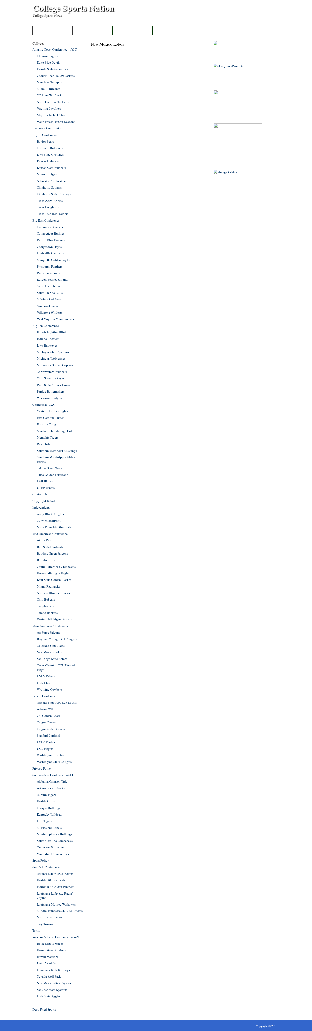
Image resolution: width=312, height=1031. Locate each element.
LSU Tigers (44, 821)
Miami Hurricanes (48, 89)
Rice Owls (43, 444)
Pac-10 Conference (44, 696)
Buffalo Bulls (46, 560)
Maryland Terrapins (50, 82)
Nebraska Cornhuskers (51, 181)
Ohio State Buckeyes (50, 378)
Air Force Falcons (48, 632)
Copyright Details (44, 501)
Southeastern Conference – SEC (53, 775)
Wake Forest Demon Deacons (56, 121)
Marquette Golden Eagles (53, 260)
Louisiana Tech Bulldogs (53, 970)
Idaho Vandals (46, 963)
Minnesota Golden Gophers (55, 365)
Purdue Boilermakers (50, 391)
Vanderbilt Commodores (53, 854)
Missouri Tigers (47, 174)
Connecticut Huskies (50, 233)
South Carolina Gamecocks (55, 840)
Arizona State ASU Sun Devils (57, 702)
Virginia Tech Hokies (51, 115)
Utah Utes (43, 683)
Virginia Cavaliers (49, 108)
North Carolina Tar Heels (53, 102)
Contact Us (132, 30)
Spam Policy (40, 860)
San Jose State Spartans (52, 989)
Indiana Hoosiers (48, 339)
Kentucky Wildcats (49, 814)
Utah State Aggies (48, 996)
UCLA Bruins (46, 742)
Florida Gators (46, 801)
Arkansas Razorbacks (51, 788)
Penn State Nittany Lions (53, 385)
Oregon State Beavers (51, 729)
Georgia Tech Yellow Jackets (56, 75)
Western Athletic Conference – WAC (56, 937)
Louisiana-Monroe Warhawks (56, 904)
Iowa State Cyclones (50, 154)
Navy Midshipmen (49, 520)
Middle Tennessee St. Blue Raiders (60, 910)
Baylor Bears (45, 141)
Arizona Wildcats (48, 709)
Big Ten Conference (45, 325)
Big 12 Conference (44, 135)
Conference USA (43, 404)
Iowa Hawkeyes (47, 345)
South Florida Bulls (50, 292)
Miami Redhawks (48, 586)
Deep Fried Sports (44, 1009)
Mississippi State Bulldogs (54, 834)
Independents (41, 507)
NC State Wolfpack (49, 95)
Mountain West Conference (50, 626)
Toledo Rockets (47, 612)
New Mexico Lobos (50, 652)
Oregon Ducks (46, 722)
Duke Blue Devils (48, 62)
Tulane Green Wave (49, 468)
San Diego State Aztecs (52, 658)
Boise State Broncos (50, 943)
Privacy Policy (42, 768)
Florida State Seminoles (52, 69)
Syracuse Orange (48, 306)
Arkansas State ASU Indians (55, 873)
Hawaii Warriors (47, 956)
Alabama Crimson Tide (52, 781)
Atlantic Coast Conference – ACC (54, 49)
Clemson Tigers (47, 56)
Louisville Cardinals (50, 253)
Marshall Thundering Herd (54, 431)
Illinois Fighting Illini (51, 332)
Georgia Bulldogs (48, 808)
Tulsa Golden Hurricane (52, 474)
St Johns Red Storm (49, 299)
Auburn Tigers (46, 794)
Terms (36, 930)
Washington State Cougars (54, 762)
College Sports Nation (73, 7)
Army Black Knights (50, 514)
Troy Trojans (45, 924)
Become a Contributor (92, 30)
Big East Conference (45, 220)
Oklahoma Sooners (49, 187)
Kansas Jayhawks (48, 161)
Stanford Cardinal (48, 735)
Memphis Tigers (47, 437)
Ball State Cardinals (50, 547)
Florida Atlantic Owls (51, 880)
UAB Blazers (45, 481)
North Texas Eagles (49, 917)
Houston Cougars (48, 424)
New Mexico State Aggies (54, 983)
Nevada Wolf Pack (49, 976)
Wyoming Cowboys (49, 689)
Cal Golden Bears (48, 715)
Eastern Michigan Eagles (53, 573)
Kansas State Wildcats (51, 167)
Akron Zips (44, 540)
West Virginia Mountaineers (55, 319)
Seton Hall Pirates (48, 286)
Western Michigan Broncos (55, 619)
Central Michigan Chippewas (56, 566)
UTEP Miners (46, 487)
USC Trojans (45, 748)
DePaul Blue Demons (51, 240)
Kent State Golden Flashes (54, 580)
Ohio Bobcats (46, 599)
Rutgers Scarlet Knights (52, 279)
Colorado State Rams (51, 645)
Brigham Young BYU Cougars (57, 639)
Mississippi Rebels (49, 827)
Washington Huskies (50, 755)
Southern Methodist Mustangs (57, 450)
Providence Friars (48, 273)
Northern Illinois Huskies (53, 593)
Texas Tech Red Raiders (52, 214)
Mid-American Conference (50, 533)
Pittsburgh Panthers (49, 266)
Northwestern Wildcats (52, 371)
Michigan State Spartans (53, 352)
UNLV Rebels (46, 676)
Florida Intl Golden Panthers (55, 887)
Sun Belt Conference (46, 867)
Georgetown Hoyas (49, 246)
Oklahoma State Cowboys (54, 194)
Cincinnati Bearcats (50, 227)
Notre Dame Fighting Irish (54, 527)
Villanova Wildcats (49, 312)
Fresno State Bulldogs (51, 950)
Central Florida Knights (52, 411)
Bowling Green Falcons (52, 553)
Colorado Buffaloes (50, 148)
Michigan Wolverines (51, 358)
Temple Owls (45, 606)
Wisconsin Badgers (49, 398)
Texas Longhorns (48, 207)
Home (52, 30)
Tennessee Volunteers (51, 847)
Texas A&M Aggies (50, 200)
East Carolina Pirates (50, 417)
